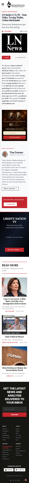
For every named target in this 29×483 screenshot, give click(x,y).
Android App (19, 455)
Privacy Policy (6, 437)
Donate (17, 448)
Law (17, 440)
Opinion (18, 431)
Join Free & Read (14, 137)
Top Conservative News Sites (7, 447)
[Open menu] (2, 4)
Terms (4, 440)
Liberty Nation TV (6, 450)
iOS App (18, 453)
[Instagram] (18, 480)
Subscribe (14, 414)
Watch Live (5, 452)
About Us (4, 429)
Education (18, 437)
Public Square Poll (20, 450)
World (17, 433)
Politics (17, 429)
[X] (10, 480)
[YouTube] (16, 480)
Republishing (5, 435)
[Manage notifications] (26, 480)
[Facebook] (13, 480)
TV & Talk (18, 435)
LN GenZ (4, 456)
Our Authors (5, 431)
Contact (4, 433)
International (5, 459)
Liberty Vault (5, 454)
